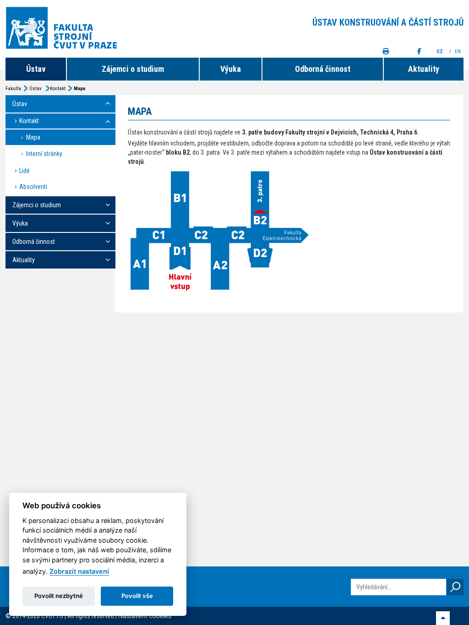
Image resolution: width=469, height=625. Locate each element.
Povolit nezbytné (58, 595)
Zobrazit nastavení (79, 571)
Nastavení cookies (144, 616)
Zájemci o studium (133, 69)
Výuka (230, 69)
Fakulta (13, 89)
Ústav (36, 69)
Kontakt (57, 89)
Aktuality (423, 69)
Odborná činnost (322, 69)
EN (458, 51)
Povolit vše (137, 595)
